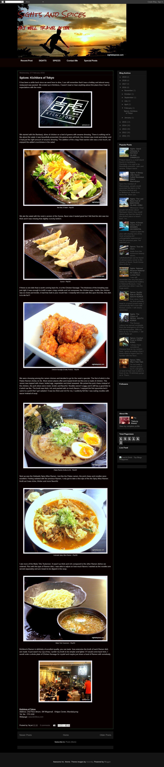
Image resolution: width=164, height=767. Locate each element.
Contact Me (72, 61)
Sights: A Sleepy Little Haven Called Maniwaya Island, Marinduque (137, 177)
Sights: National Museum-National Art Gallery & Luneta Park (137, 271)
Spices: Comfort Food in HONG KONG (136, 340)
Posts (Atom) (71, 742)
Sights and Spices (51, 14)
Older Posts (105, 735)
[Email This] (59, 725)
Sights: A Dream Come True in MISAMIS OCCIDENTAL (136, 226)
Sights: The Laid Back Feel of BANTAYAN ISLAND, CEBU (136, 202)
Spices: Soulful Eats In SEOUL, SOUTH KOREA (136, 294)
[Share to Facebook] (66, 725)
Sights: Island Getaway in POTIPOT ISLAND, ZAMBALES (135, 153)
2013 (124, 129)
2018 (124, 80)
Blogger (107, 762)
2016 (124, 87)
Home (66, 735)
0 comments (45, 725)
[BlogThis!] (61, 725)
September (129, 97)
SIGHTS (43, 61)
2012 (124, 132)
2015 (124, 122)
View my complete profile (129, 426)
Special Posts (90, 61)
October (127, 94)
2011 (124, 136)
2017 (124, 84)
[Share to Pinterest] (68, 725)
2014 (124, 125)
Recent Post (27, 61)
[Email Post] (54, 725)
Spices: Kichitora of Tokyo (36, 77)
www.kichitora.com (35, 717)
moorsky (89, 762)
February (128, 108)
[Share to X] (64, 725)
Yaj (135, 418)
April (126, 104)
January (127, 118)
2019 (124, 77)
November (128, 90)
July (126, 101)
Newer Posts (25, 735)
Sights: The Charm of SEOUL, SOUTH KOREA (136, 317)
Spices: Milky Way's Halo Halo (136, 361)
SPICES (56, 61)
